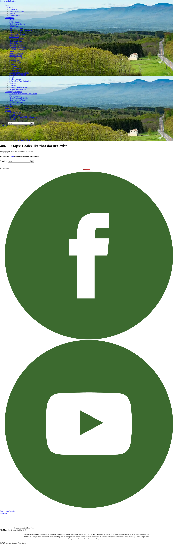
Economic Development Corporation (23, 94)
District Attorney (15, 45)
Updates (8, 111)
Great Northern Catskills (18, 98)
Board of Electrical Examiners (20, 30)
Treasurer (12, 85)
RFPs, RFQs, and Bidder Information (23, 117)
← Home (11, 156)
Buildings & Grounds (17, 35)
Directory (3, 126)
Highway (12, 51)
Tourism (12, 83)
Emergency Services (17, 49)
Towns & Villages (16, 102)
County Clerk (14, 43)
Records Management (17, 75)
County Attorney (15, 41)
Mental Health (14, 60)
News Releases (15, 113)
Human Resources (16, 54)
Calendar (12, 119)
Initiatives (13, 9)
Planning (12, 64)
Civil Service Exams (17, 24)
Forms (7, 109)
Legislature (9, 7)
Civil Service (14, 37)
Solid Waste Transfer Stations (20, 81)
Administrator (14, 16)
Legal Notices (14, 115)
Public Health (14, 22)
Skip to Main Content (8, 1)
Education (8, 106)
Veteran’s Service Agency (18, 87)
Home (7, 5)
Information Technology (18, 58)
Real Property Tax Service (19, 73)
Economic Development (18, 47)
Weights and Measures (17, 90)
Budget (12, 13)
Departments (9, 18)
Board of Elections (16, 28)
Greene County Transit (17, 100)
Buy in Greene (14, 96)
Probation (13, 66)
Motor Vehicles (15, 62)
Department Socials (7, 511)
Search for (4, 123)
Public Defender (15, 68)
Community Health (16, 39)
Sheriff (11, 77)
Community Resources (13, 92)
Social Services (15, 79)
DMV (11, 20)
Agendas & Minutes (16, 11)
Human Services (15, 56)
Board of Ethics (15, 32)
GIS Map (12, 104)
